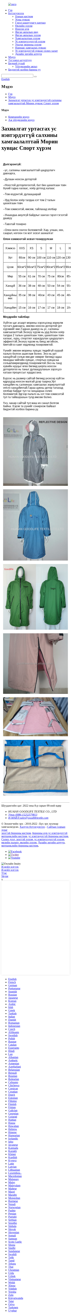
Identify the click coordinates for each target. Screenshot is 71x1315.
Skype (4, 876)
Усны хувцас (22, 19)
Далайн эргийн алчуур (28, 53)
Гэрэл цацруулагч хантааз (30, 22)
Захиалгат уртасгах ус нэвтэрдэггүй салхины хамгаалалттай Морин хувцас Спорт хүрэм (35, 102)
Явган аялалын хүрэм (28, 35)
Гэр (10, 10)
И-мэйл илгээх (10, 866)
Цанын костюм (24, 16)
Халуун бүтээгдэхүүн (32, 826)
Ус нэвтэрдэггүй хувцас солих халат (36, 50)
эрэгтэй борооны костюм (16, 833)
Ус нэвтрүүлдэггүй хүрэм (30, 41)
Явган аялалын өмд (26, 32)
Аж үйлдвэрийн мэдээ (21, 120)
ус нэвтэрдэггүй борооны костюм (48, 836)
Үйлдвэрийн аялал (26, 66)
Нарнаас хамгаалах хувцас (30, 47)
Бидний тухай (16, 63)
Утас (4, 873)
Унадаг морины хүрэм (28, 44)
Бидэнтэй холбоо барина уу (24, 69)
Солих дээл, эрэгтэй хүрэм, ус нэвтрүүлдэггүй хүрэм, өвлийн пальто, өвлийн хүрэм (33, 841)
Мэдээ (12, 57)
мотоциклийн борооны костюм (19, 845)
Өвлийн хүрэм (23, 25)
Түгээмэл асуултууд (20, 60)
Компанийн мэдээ (18, 116)
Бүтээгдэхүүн (16, 13)
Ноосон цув (22, 28)
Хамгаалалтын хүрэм (27, 38)
